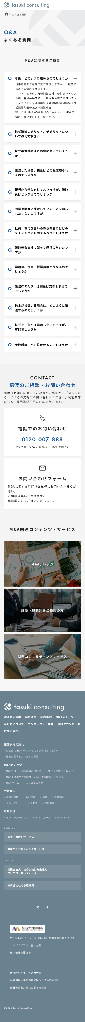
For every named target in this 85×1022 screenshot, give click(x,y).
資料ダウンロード (69, 724)
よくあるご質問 (34, 782)
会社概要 (30, 797)
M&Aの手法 (12, 782)
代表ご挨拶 (12, 797)
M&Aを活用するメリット (61, 770)
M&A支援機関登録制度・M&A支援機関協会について (34, 776)
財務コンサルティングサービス (26, 849)
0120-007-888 (42, 439)
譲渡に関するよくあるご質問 (22, 756)
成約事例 (46, 717)
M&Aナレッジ (13, 765)
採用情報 (49, 802)
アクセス (32, 802)
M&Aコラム (63, 817)
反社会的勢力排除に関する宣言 (28, 987)
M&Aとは (11, 770)
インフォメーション (17, 817)
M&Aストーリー (66, 717)
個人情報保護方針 (20, 952)
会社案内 (9, 791)
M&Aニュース (42, 817)
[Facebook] (47, 907)
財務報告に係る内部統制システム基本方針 (35, 980)
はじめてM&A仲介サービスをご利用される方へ (32, 750)
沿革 (44, 797)
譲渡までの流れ (14, 744)
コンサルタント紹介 (41, 724)
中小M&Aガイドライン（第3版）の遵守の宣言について (42, 938)
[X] (38, 907)
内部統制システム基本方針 (25, 973)
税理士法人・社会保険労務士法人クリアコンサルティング (27, 871)
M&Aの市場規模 (32, 770)
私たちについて (14, 724)
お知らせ (9, 811)
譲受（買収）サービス (21, 837)
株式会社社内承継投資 (21, 885)
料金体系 (31, 717)
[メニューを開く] (78, 5)
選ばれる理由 (12, 717)
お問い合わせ (12, 731)
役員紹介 (59, 797)
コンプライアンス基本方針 (25, 945)
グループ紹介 (13, 802)
